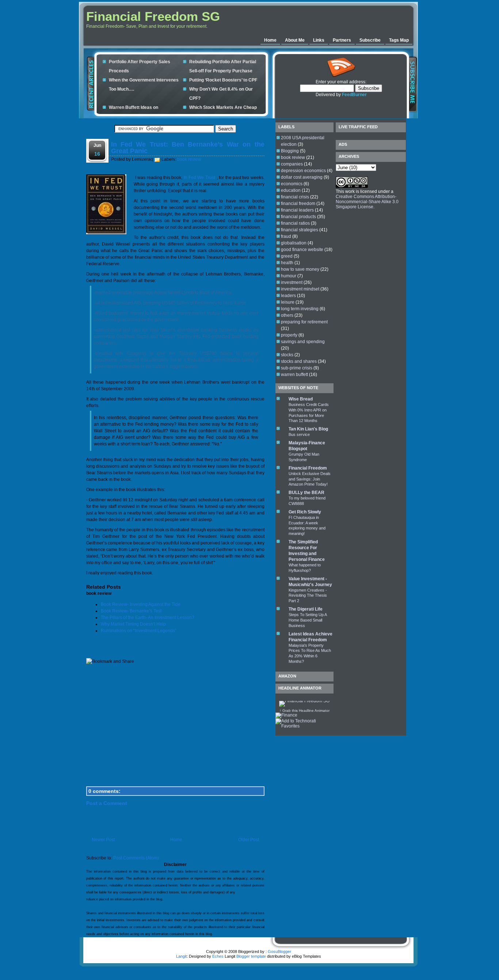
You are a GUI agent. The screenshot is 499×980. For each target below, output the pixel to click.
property (289, 335)
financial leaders (297, 210)
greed (287, 256)
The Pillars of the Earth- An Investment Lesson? (147, 617)
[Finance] (286, 715)
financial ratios (295, 223)
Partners (342, 40)
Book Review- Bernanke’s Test (131, 611)
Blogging (290, 150)
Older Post (248, 839)
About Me (295, 40)
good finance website (302, 249)
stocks (287, 354)
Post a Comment (106, 803)
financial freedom (298, 203)
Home (270, 40)
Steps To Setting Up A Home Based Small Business (308, 620)
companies (292, 164)
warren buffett (294, 374)
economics (291, 183)
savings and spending (303, 341)
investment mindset (300, 289)
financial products (298, 216)
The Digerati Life (306, 609)
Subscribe (370, 40)
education (291, 190)
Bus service (299, 434)
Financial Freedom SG (153, 16)
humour (288, 275)
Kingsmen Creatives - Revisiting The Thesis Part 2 (308, 595)
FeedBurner (354, 94)
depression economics (303, 170)
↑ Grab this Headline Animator (304, 711)
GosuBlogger (279, 951)
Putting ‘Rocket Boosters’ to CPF (223, 80)
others (287, 315)
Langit (181, 956)
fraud (286, 236)
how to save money (300, 269)
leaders (288, 295)
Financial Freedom (308, 468)
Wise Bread (301, 399)
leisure (287, 302)
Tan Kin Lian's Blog (308, 429)
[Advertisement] (321, 20)
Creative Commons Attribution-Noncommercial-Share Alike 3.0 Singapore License (367, 201)
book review (189, 159)
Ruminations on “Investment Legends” (138, 630)
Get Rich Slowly (305, 511)
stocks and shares (299, 361)
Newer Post (103, 839)
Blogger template (251, 956)
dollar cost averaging (302, 177)
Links (318, 40)
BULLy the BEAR (306, 492)
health (287, 262)
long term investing (300, 308)
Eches (218, 956)
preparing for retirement (304, 321)
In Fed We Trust (199, 177)
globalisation (293, 243)
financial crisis (295, 197)
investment (291, 282)
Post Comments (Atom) (136, 858)
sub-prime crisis (296, 368)
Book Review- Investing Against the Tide (140, 604)
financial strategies (299, 229)
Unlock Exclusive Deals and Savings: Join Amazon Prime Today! (310, 479)
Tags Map (399, 40)
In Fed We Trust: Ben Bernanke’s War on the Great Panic (187, 148)
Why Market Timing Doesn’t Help (133, 624)
